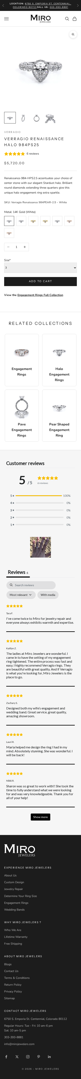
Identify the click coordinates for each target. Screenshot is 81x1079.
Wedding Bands (14, 910)
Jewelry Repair (13, 889)
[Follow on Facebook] (6, 1057)
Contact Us (11, 971)
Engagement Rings (16, 903)
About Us (10, 875)
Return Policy (12, 985)
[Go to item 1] (10, 117)
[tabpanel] (40, 703)
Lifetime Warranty (15, 937)
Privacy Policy (13, 991)
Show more (40, 817)
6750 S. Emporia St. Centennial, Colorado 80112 (35, 1019)
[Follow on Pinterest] (39, 1057)
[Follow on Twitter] (17, 1057)
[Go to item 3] (36, 117)
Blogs (8, 964)
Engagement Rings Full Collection (40, 295)
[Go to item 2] (23, 117)
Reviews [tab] (18, 572)
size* (7, 260)
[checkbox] (48, 595)
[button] (40, 547)
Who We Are (12, 930)
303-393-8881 (59, 7)
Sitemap (9, 998)
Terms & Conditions (17, 978)
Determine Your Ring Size (20, 896)
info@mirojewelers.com (19, 1044)
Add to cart (40, 281)
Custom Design (14, 882)
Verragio (12, 132)
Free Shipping (13, 944)
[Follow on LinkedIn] (49, 1057)
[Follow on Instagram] (28, 1057)
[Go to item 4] (50, 117)
